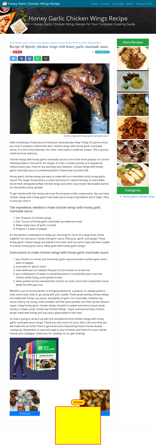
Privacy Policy (144, 3)
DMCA (130, 3)
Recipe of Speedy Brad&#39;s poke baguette (129, 150)
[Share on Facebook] (21, 58)
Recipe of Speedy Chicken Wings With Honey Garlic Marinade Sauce (72, 42)
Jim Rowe (17, 52)
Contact (105, 3)
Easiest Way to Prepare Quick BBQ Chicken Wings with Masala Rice (132, 80)
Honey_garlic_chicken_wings (28, 42)
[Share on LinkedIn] (29, 58)
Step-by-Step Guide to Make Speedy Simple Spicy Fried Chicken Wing (132, 57)
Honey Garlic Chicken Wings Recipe (33, 3)
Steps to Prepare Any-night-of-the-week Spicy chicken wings (132, 104)
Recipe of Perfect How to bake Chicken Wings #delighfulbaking (132, 127)
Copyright (118, 3)
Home (94, 3)
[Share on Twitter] (13, 58)
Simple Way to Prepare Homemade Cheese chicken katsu (132, 174)
